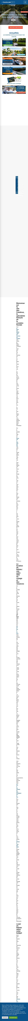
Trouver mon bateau (16, 27)
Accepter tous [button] (13, 1017)
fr (12, 2)
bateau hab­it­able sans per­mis (17, 442)
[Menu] (25, 2)
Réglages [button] (5, 1017)
